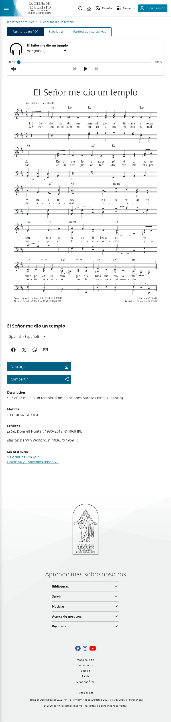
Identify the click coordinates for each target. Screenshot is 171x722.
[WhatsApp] (34, 349)
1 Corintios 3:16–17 (23, 457)
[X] (24, 349)
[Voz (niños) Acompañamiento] (47, 51)
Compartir (19, 379)
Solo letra (56, 31)
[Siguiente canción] (96, 68)
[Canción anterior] (74, 68)
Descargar (19, 366)
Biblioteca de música (20, 22)
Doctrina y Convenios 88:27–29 (33, 461)
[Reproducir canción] (85, 68)
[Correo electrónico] (45, 349)
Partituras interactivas (89, 31)
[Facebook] (13, 349)
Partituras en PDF (25, 31)
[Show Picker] (65, 51)
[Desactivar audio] (13, 68)
